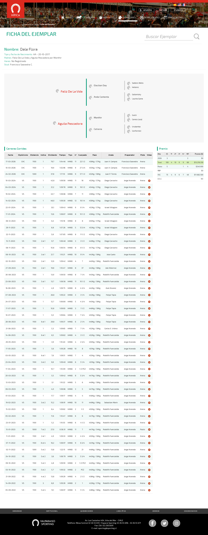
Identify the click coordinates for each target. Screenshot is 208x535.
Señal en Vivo (152, 17)
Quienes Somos (87, 511)
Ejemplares (129, 17)
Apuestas (147, 10)
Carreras (89, 17)
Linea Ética (121, 511)
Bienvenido (17, 511)
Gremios (156, 511)
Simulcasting (175, 17)
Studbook (178, 10)
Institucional (52, 511)
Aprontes (108, 17)
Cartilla (163, 10)
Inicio (69, 17)
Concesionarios (190, 511)
